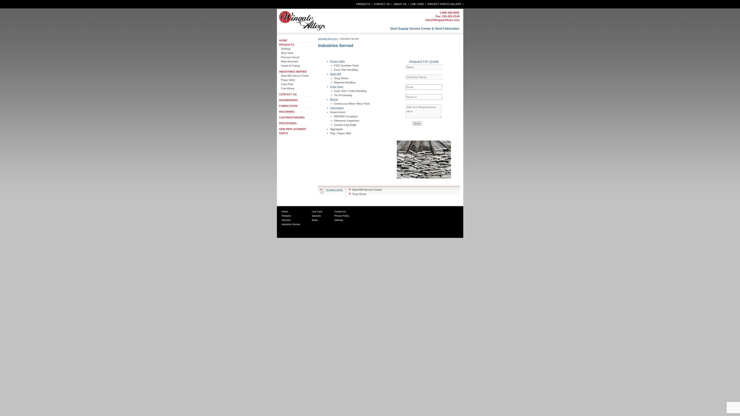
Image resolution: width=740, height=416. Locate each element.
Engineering (288, 100)
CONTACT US (382, 4)
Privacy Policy (341, 216)
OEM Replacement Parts (292, 131)
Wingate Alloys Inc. (328, 39)
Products (286, 44)
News (315, 220)
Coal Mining (287, 88)
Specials (316, 216)
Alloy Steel (287, 53)
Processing (288, 123)
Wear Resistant (289, 61)
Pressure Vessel (290, 57)
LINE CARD (417, 4)
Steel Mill (335, 73)
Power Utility (337, 61)
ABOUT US (400, 4)
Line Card (317, 211)
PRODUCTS (363, 4)
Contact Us (288, 94)
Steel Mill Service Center (367, 189)
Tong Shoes (359, 193)
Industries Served (293, 71)
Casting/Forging (292, 117)
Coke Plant (336, 86)
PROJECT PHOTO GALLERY (444, 4)
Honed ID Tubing (290, 65)
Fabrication (337, 107)
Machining (287, 111)
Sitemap (338, 220)
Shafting (285, 48)
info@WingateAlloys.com (442, 20)
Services (286, 220)
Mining (334, 99)
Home (283, 40)
